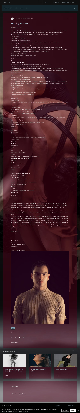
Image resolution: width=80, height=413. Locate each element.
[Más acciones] (68, 19)
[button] (74, 8)
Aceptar (73, 410)
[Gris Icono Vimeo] (4, 405)
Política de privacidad (22, 411)
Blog (13, 328)
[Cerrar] (78, 410)
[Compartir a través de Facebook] (12, 337)
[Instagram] (2, 405)
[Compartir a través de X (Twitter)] (15, 337)
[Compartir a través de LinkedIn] (19, 337)
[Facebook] (9, 405)
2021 (16, 8)
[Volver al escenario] (65, 360)
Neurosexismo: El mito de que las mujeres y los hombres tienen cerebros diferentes (14, 370)
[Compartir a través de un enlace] (23, 337)
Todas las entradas (7, 8)
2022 (21, 8)
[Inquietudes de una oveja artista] (40, 360)
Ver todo (75, 351)
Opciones (65, 410)
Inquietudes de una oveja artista (38, 370)
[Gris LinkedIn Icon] (7, 405)
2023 (27, 8)
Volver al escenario (61, 369)
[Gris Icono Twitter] (11, 405)
